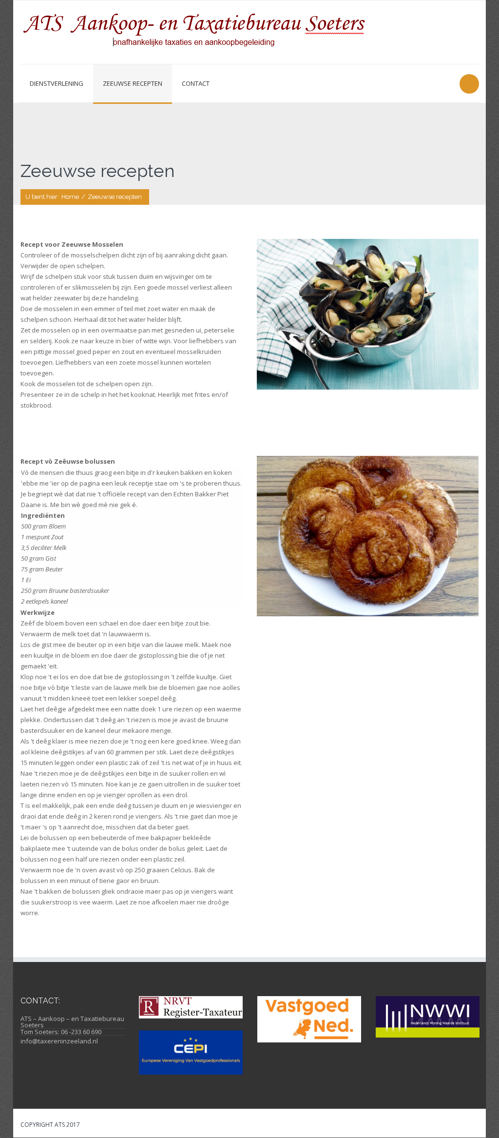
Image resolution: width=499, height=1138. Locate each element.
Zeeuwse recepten (132, 83)
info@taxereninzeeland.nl (59, 1041)
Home (70, 196)
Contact (196, 83)
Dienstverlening (56, 83)
